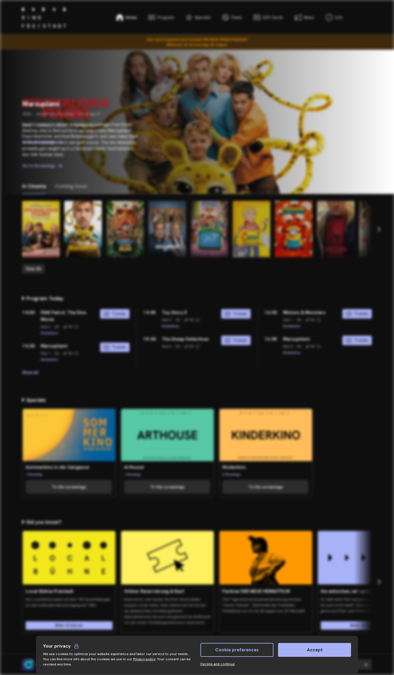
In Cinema (34, 186)
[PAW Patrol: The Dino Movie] (125, 229)
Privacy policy (144, 659)
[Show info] (76, 327)
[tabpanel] (197, 237)
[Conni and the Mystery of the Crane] (251, 229)
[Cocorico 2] (167, 229)
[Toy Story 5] (209, 229)
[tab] (34, 186)
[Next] (379, 229)
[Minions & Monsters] (293, 229)
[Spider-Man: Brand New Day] (335, 229)
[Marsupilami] (83, 229)
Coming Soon (71, 186)
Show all (30, 372)
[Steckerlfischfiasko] (41, 229)
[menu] (334, 17)
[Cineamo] (28, 664)
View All (33, 268)
